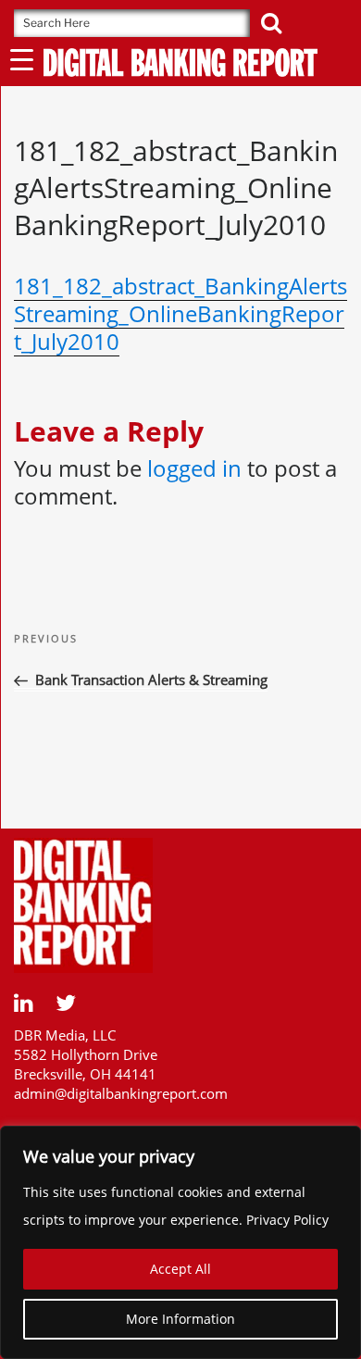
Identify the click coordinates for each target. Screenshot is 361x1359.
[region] (180, 1242)
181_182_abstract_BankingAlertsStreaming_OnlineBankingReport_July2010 (180, 313)
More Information (180, 1319)
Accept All (180, 1269)
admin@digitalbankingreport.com (121, 1093)
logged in (194, 468)
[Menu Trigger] (22, 59)
